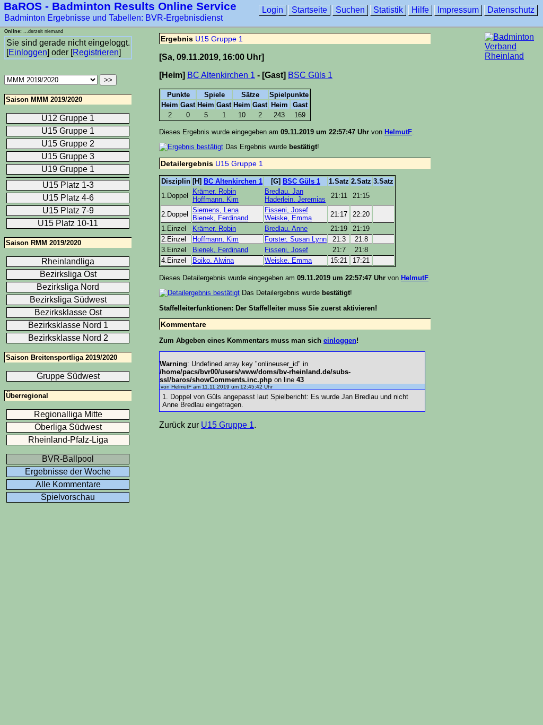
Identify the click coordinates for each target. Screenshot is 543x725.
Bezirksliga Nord (68, 286)
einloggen (339, 340)
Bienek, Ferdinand (220, 218)
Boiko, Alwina (213, 260)
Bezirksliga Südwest (68, 299)
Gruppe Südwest (68, 376)
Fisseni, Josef (286, 210)
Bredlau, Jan (284, 191)
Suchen (350, 9)
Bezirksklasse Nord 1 (68, 325)
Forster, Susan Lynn (296, 239)
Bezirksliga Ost (68, 274)
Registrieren (96, 52)
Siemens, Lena (215, 210)
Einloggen (27, 52)
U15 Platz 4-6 (68, 197)
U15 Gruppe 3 (67, 156)
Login (272, 9)
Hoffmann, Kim (215, 199)
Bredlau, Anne (286, 228)
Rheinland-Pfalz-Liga (68, 439)
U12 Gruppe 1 (67, 118)
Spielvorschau (68, 497)
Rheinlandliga (67, 261)
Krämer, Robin (214, 191)
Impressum (458, 9)
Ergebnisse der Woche (68, 471)
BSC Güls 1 (310, 75)
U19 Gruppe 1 (67, 169)
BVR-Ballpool (68, 458)
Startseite (309, 9)
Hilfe (420, 9)
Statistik (388, 9)
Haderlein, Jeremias (295, 199)
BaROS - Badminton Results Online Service (120, 6)
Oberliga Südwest (68, 426)
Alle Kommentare (68, 484)
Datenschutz (511, 9)
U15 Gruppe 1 (219, 38)
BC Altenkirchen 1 (221, 75)
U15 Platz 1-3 (68, 184)
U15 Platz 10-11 (68, 223)
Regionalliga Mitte (68, 414)
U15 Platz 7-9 (68, 210)
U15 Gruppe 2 (67, 143)
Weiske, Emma (288, 218)
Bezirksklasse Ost (68, 312)
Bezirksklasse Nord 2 (68, 337)
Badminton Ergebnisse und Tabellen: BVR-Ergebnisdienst (113, 17)
